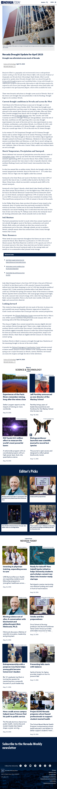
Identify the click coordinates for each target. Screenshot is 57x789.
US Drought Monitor (21, 115)
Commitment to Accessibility (48, 779)
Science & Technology (10, 64)
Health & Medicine (23, 547)
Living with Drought (9, 81)
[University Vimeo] (35, 766)
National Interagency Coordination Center (26, 347)
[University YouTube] (30, 766)
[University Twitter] (20, 766)
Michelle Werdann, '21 (10, 66)
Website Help (52, 772)
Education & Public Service (48, 597)
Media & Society (23, 597)
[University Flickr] (40, 766)
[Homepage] (10, 2)
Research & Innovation (49, 547)
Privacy (54, 770)
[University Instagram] (45, 766)
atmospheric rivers (8, 156)
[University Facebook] (25, 766)
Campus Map (52, 774)
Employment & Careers (50, 783)
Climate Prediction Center (24, 315)
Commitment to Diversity (49, 776)
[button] (53, 2)
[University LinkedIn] (50, 766)
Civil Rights (53, 781)
